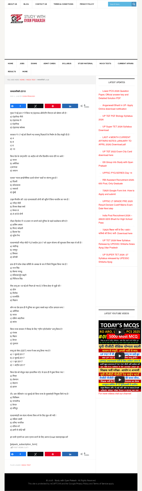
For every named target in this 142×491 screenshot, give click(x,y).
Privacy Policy (82, 484)
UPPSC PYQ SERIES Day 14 (117, 172)
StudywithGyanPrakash (28, 20)
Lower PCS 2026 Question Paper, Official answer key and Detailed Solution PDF (114, 94)
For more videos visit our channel (115, 393)
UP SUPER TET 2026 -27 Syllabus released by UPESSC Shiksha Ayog (114, 258)
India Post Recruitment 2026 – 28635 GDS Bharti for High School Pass (115, 219)
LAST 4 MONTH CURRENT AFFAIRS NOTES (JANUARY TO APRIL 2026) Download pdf (115, 141)
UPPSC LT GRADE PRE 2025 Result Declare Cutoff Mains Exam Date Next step (116, 205)
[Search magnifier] (134, 4)
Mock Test (26, 465)
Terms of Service (100, 484)
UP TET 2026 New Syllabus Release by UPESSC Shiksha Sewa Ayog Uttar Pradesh (117, 244)
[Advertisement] (96, 33)
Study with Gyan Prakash (66, 480)
